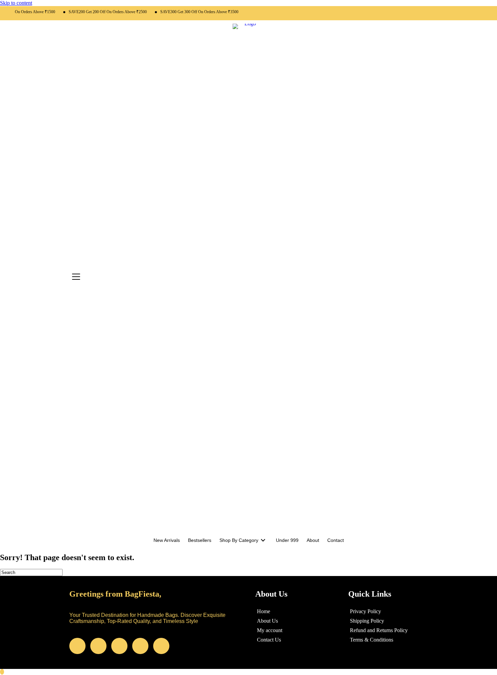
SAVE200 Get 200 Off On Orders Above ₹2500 (100, 11)
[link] (166, 540)
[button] (77, 646)
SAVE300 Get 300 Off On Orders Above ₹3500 (191, 11)
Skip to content (16, 3)
